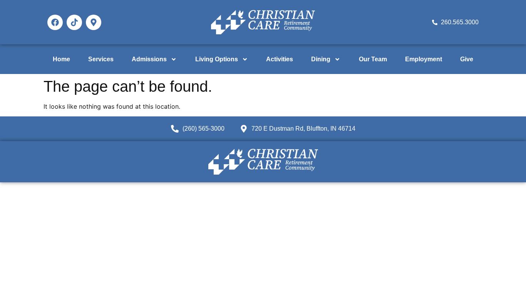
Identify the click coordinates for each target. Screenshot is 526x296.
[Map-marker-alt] (93, 22)
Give (466, 59)
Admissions (149, 59)
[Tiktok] (74, 22)
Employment (423, 59)
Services (101, 59)
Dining (320, 59)
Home (61, 59)
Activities (279, 59)
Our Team (373, 59)
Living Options (216, 59)
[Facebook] (55, 22)
